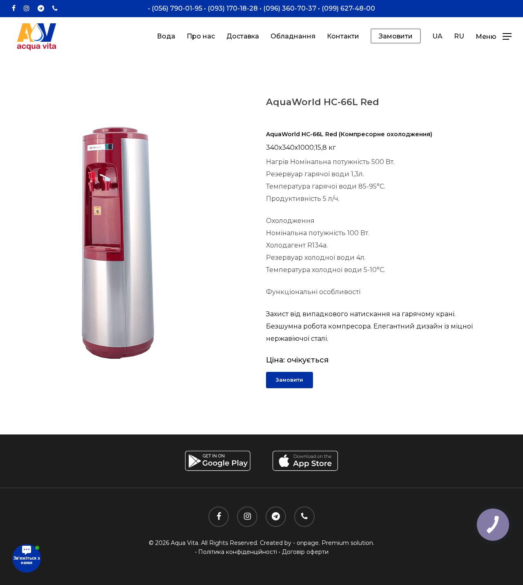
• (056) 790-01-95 (175, 8)
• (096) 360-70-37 (287, 8)
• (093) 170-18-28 (230, 8)
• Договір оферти (304, 552)
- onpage (306, 543)
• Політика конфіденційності (236, 552)
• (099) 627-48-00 (345, 8)
